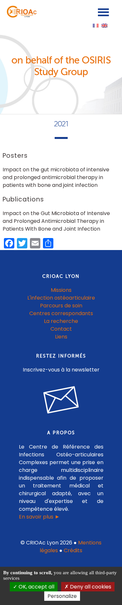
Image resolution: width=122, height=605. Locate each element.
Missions (61, 290)
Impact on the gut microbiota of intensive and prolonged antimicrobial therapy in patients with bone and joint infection (56, 177)
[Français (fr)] (96, 25)
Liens (61, 336)
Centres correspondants (61, 313)
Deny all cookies (90, 586)
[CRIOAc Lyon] (21, 16)
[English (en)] (104, 25)
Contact (61, 329)
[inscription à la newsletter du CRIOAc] (61, 418)
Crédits (73, 550)
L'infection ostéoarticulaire (61, 298)
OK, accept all (35, 586)
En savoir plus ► (39, 516)
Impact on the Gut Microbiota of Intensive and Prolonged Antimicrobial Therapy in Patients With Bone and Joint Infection (56, 221)
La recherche (61, 321)
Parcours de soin (61, 305)
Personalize (62, 596)
